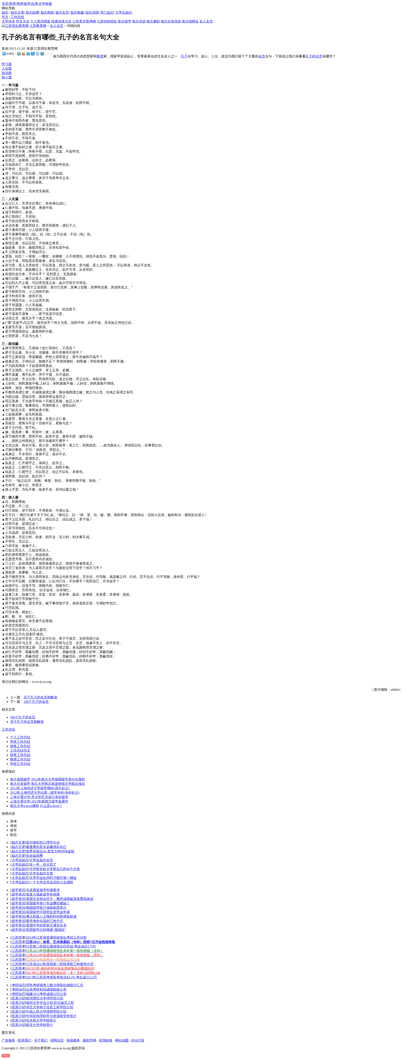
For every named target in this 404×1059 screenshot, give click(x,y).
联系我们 (24, 1040)
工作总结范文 (20, 750)
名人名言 (206, 21)
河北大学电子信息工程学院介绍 (49, 1007)
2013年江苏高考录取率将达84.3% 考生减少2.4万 (61, 977)
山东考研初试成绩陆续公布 (46, 989)
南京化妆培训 (171, 21)
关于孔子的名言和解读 (40, 697)
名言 (261, 56)
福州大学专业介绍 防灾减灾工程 (50, 1003)
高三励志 (107, 12)
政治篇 (7, 73)
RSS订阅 (137, 1040)
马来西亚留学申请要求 (43, 890)
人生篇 (7, 68)
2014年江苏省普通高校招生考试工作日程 (56, 937)
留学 (27, 3)
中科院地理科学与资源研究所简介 (51, 1016)
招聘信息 (57, 1040)
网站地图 (122, 1040)
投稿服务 (73, 1040)
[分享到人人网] (32, 53)
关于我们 (41, 1040)
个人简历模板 (40, 21)
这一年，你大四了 (42, 864)
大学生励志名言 (41, 860)
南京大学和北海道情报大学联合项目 (58, 784)
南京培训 (139, 21)
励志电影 (47, 12)
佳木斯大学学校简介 (41, 1020)
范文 (5, 17)
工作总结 (17, 17)
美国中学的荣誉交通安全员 (46, 925)
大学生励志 (123, 12)
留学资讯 (18, 890)
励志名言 (62, 12)
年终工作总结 (20, 741)
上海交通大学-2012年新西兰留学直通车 (39, 801)
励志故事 (32, 12)
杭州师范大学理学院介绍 (44, 998)
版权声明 (89, 1040)
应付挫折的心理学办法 (43, 842)
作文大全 (22, 21)
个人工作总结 (20, 737)
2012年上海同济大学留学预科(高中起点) (39, 788)
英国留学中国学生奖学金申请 (48, 912)
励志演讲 (92, 12)
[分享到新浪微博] (23, 53)
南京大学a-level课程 (24, 806)
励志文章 (17, 12)
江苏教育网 (37, 26)
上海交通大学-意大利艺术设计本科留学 (39, 797)
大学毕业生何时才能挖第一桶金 (53, 878)
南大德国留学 (20, 779)
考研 (19, 3)
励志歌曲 (77, 12)
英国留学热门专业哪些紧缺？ (48, 903)
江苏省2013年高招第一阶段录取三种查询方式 (59, 964)
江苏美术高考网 (84, 21)
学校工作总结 (20, 764)
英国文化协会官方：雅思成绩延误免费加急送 (59, 899)
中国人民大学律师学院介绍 (46, 1011)
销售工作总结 (20, 746)
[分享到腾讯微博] (28, 53)
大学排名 (8, 21)
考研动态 (18, 985)
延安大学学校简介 (39, 1025)
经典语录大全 (61, 21)
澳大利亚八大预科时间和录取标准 (51, 916)
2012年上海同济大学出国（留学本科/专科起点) (44, 792)
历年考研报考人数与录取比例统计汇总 (54, 985)
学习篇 (7, 64)
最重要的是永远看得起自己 (46, 847)
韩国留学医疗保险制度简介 (46, 907)
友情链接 (105, 1040)
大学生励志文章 (41, 873)
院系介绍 (18, 998)
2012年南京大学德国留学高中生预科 (58, 779)
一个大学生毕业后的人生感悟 (51, 882)
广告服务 (8, 1040)
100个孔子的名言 (36, 701)
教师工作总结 (20, 759)
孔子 (184, 56)
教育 (100, 56)
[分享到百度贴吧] (37, 53)
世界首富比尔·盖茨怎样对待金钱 (50, 851)
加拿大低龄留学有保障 (43, 894)
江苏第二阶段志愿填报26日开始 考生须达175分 (61, 946)
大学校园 (45, 3)
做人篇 (7, 77)
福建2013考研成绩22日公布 (46, 994)
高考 (12, 3)
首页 (5, 3)
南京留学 (124, 21)
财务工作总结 (20, 755)
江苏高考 (18, 937)
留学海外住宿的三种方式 (44, 921)
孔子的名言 (314, 56)
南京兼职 (153, 21)
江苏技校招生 (107, 21)
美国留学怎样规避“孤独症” (46, 930)
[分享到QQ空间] (18, 53)
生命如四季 (34, 855)
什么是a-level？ (51, 806)
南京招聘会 (190, 21)
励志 (5, 12)
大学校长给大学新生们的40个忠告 (54, 869)
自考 (34, 3)
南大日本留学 (20, 784)
